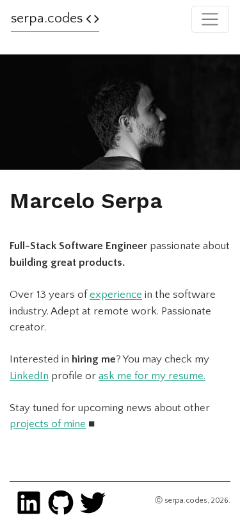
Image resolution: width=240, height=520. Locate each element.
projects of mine (48, 424)
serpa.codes (48, 18)
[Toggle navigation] (210, 19)
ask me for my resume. (152, 376)
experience (116, 294)
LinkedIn (29, 376)
